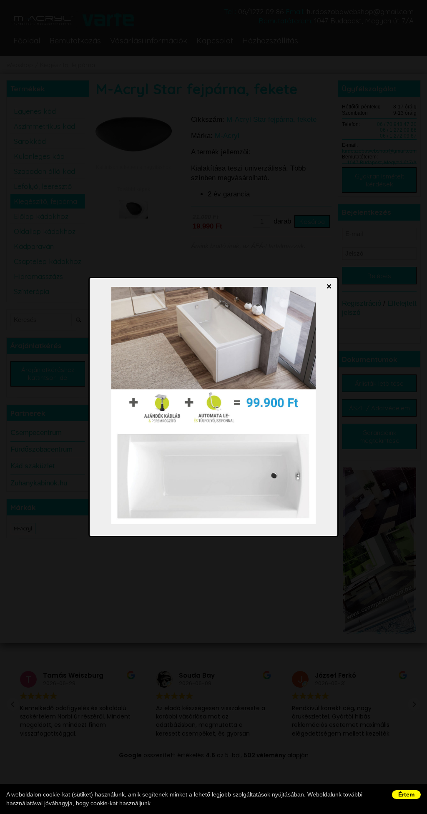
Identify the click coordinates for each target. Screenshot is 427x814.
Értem (406, 794)
